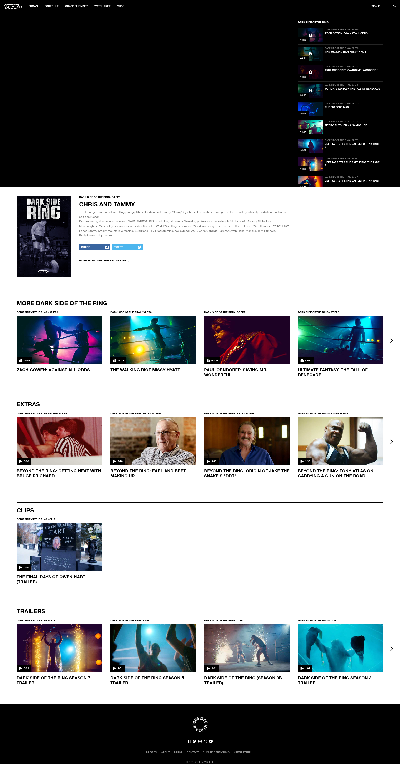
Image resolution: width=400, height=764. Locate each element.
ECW (285, 226)
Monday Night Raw (258, 221)
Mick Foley (106, 226)
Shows (33, 6)
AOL (194, 230)
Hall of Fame (243, 226)
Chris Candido (208, 230)
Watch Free (102, 6)
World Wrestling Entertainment (213, 226)
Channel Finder (76, 6)
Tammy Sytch (228, 230)
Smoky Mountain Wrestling (115, 230)
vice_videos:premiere (113, 221)
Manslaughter (88, 226)
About (165, 752)
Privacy (151, 752)
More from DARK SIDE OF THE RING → (104, 260)
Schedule (52, 6)
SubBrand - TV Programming (154, 230)
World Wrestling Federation (174, 226)
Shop (120, 6)
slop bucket (105, 235)
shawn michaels (125, 226)
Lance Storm (87, 230)
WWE (132, 221)
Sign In (376, 6)
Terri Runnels (266, 230)
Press (178, 752)
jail (171, 221)
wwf (242, 221)
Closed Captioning (216, 752)
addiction (162, 221)
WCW (276, 226)
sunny (179, 221)
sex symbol (182, 230)
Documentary (88, 221)
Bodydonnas (87, 235)
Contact (193, 752)
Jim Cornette (146, 226)
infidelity (232, 221)
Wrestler (189, 221)
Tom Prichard (247, 230)
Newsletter (242, 752)
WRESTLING (145, 221)
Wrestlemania (262, 226)
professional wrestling (211, 221)
